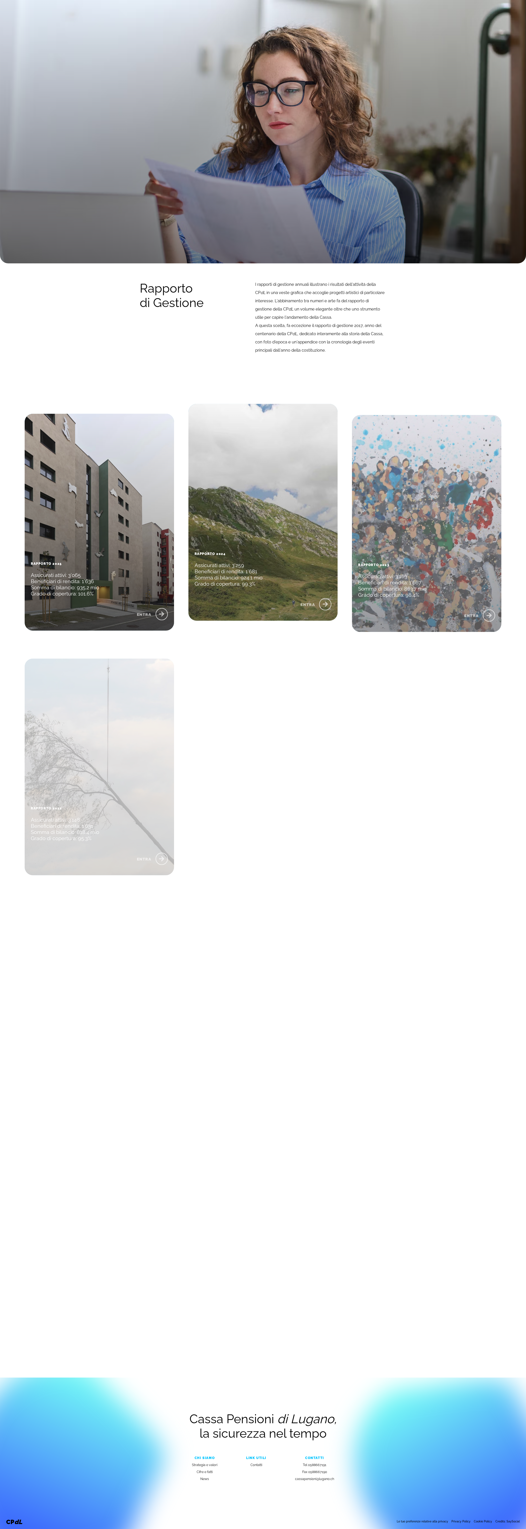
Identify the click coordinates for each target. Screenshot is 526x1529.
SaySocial (513, 1521)
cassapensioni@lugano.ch (314, 1478)
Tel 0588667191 (314, 1464)
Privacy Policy (461, 1521)
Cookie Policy (483, 1521)
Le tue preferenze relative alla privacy (422, 1521)
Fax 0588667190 (314, 1471)
